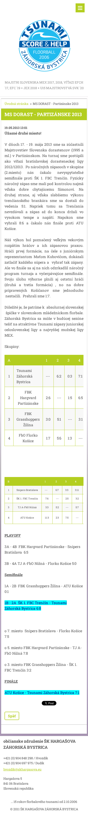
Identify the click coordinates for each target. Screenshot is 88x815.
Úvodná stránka (16, 104)
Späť (12, 715)
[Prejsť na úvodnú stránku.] (44, 40)
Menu (80, 7)
